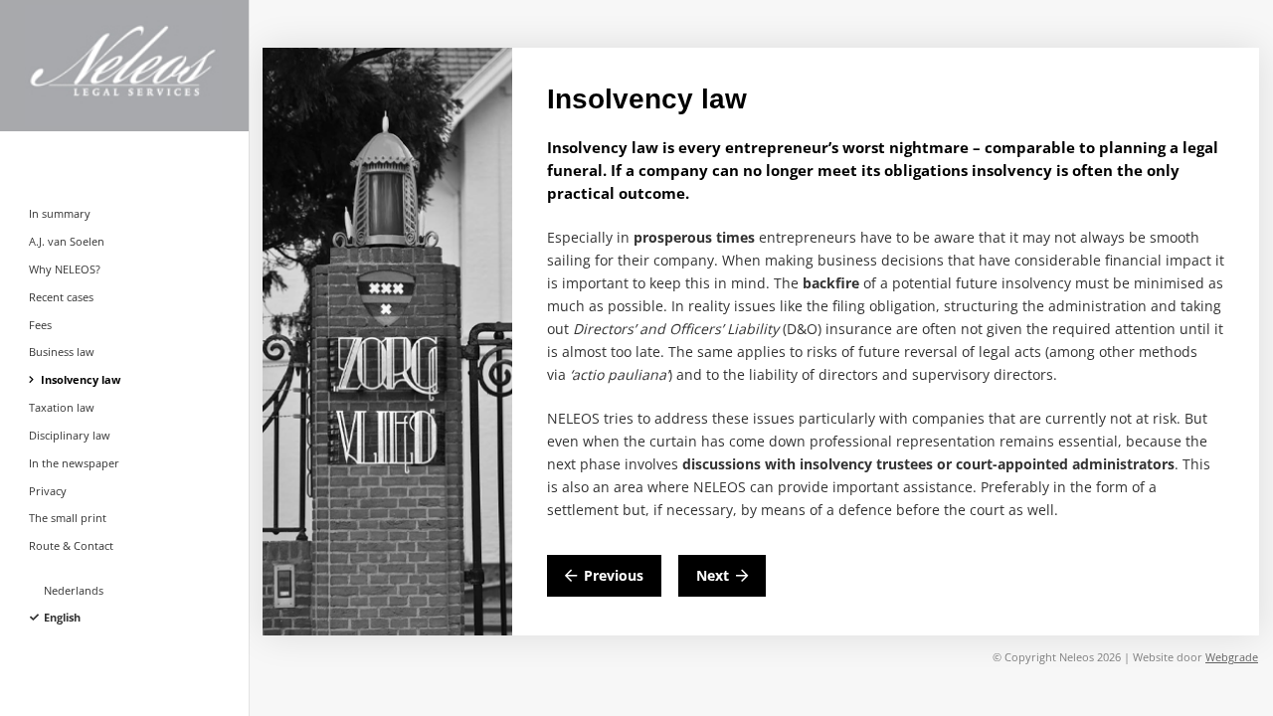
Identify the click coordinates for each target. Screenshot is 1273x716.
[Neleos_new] (149, 65)
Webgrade (1231, 656)
